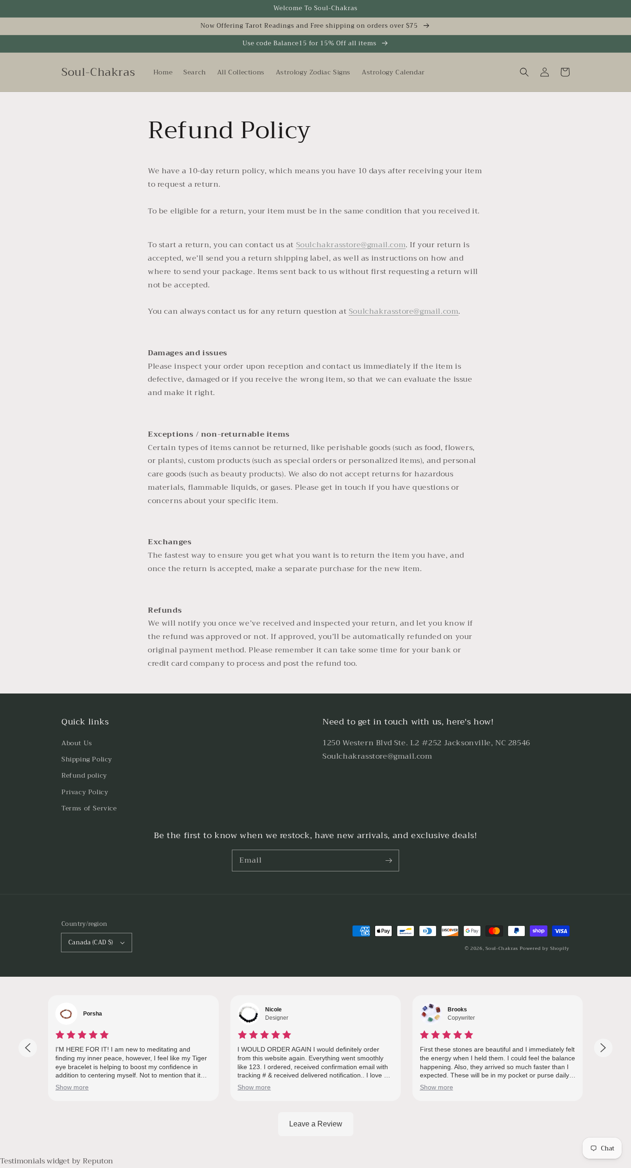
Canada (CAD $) (90, 942)
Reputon (98, 1161)
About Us (76, 742)
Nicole (273, 1009)
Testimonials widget (35, 1161)
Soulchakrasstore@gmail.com (351, 244)
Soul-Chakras (501, 948)
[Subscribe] (388, 860)
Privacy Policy (84, 791)
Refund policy (84, 775)
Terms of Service (89, 808)
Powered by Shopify (545, 948)
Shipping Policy (86, 759)
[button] (524, 72)
